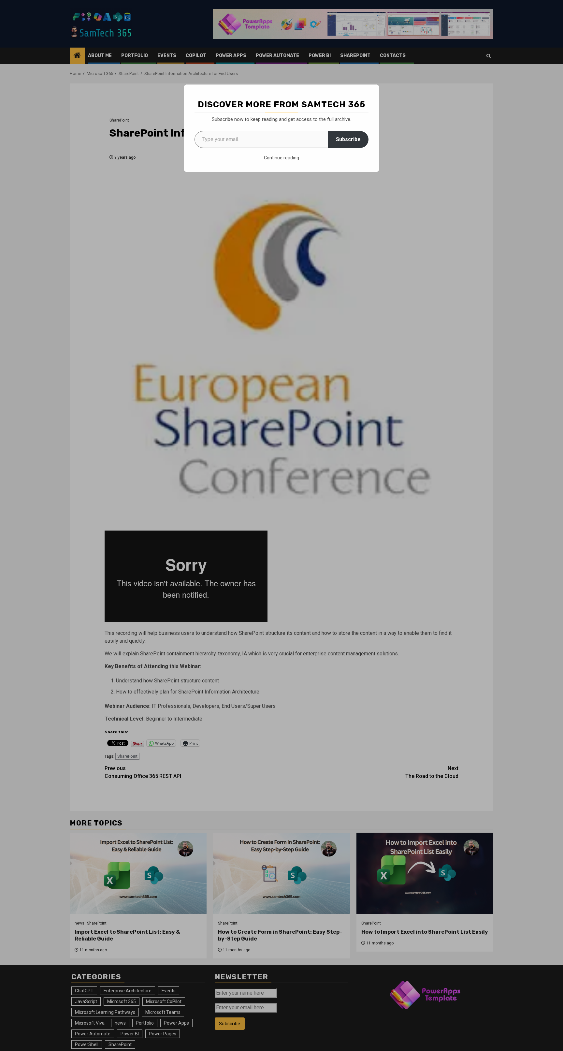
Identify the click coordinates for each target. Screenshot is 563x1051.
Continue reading (281, 157)
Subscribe (348, 139)
